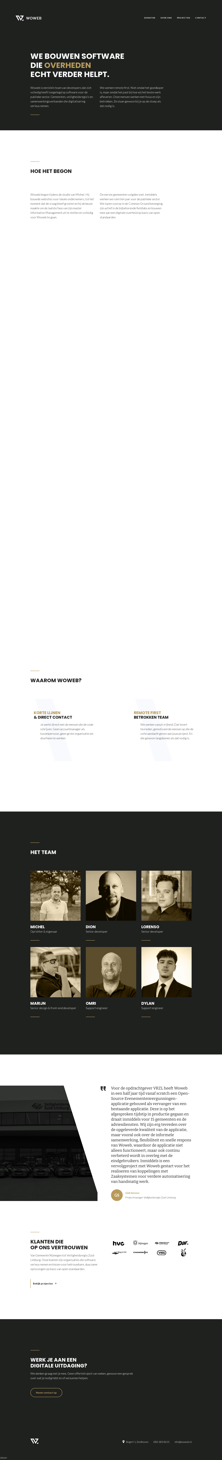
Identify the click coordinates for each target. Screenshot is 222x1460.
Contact (200, 18)
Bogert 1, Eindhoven (137, 1441)
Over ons (166, 18)
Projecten (183, 18)
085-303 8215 (162, 1441)
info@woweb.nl (183, 1441)
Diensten (149, 18)
